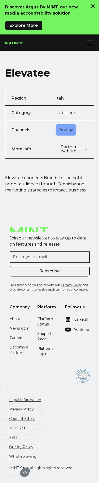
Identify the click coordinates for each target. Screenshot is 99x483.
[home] (14, 43)
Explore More (24, 25)
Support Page (44, 336)
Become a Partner (19, 350)
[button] (89, 43)
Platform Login (45, 351)
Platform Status (45, 322)
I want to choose (26, 475)
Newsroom (19, 328)
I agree (59, 475)
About (15, 319)
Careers (16, 337)
